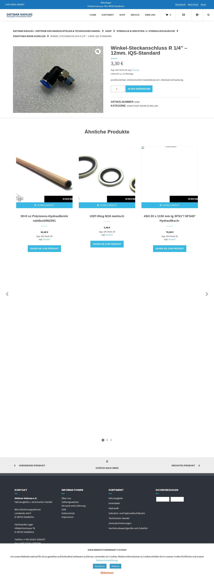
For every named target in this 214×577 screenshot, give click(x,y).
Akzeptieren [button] (100, 566)
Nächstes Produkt (183, 465)
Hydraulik (114, 508)
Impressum (67, 516)
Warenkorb (180, 4)
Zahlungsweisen (70, 501)
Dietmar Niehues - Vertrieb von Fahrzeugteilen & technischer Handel (56, 30)
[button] (98, 51)
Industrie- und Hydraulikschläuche (127, 513)
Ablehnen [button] (115, 566)
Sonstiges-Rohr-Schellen (29, 36)
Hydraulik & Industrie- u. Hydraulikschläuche (146, 30)
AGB (64, 509)
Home (93, 14)
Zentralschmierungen (120, 523)
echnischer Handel (119, 518)
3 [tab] (111, 440)
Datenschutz (68, 513)
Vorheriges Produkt (32, 465)
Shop (122, 14)
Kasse (203, 4)
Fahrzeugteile (116, 498)
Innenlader (114, 503)
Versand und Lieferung (74, 505)
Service (135, 14)
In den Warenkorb (139, 89)
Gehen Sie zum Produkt (44, 248)
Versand (135, 70)
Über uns (150, 14)
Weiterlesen (107, 572)
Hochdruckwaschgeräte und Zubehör (128, 528)
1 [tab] (103, 440)
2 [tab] (107, 440)
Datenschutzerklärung (106, 560)
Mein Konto (193, 4)
